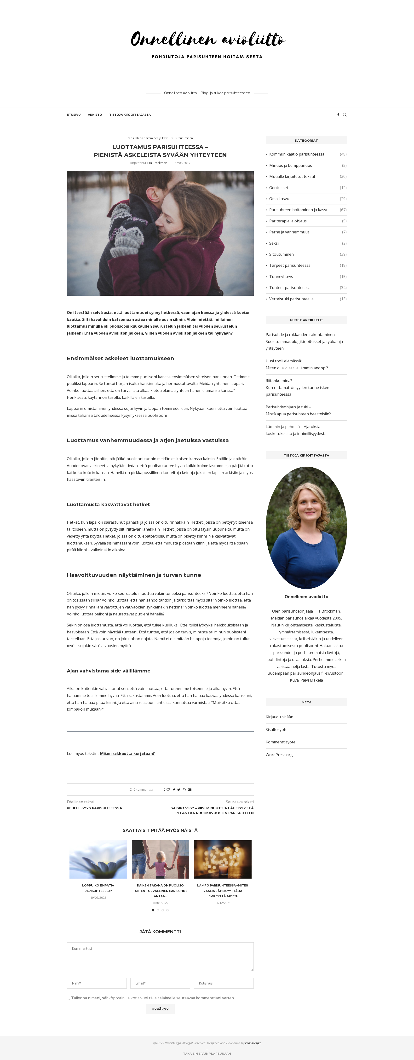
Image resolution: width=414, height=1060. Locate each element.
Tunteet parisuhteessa (308, 287)
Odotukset (308, 187)
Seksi (308, 243)
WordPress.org (279, 754)
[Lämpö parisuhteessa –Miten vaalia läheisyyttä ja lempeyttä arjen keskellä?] (223, 859)
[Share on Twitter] (178, 789)
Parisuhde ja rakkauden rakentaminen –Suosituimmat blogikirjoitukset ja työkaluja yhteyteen (304, 341)
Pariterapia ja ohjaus (308, 221)
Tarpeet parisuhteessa (308, 265)
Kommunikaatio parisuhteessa (308, 154)
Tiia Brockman (157, 163)
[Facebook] (338, 115)
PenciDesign (253, 1043)
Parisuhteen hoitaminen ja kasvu (148, 137)
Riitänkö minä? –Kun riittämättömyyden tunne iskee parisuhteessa (297, 387)
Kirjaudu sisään (279, 716)
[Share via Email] (189, 789)
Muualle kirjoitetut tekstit (308, 176)
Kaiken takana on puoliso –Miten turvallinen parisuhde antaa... (160, 891)
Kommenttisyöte (280, 742)
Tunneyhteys (308, 276)
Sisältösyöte (277, 729)
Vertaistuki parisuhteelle (308, 298)
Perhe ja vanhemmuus (308, 232)
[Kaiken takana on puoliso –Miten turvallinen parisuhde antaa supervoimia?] (160, 859)
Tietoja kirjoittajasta (130, 114)
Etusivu (74, 114)
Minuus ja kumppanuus (308, 165)
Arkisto (95, 114)
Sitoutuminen (184, 137)
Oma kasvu (308, 198)
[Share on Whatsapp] (184, 789)
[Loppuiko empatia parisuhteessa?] (98, 859)
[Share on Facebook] (174, 789)
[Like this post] (168, 789)
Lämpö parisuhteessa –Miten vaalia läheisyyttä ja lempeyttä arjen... (222, 891)
